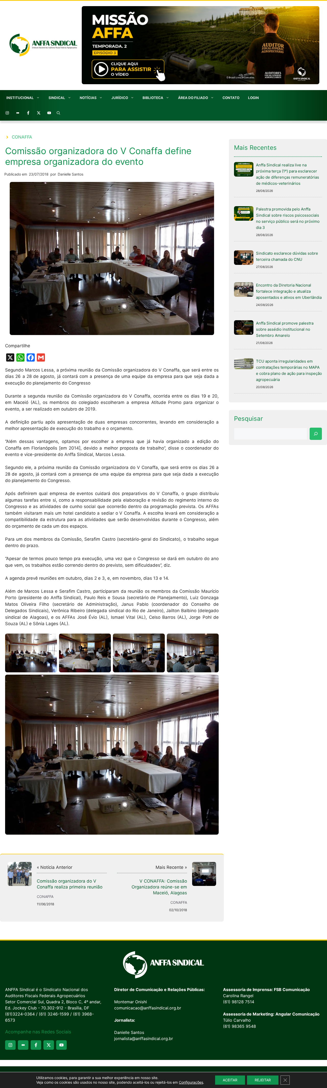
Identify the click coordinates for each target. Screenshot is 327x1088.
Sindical (57, 98)
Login (253, 98)
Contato (231, 98)
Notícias (88, 98)
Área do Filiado (193, 98)
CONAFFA (22, 137)
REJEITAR (263, 1080)
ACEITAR (230, 1080)
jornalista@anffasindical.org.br (143, 1038)
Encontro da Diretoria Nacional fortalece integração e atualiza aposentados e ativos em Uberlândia (289, 291)
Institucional (20, 98)
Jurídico (119, 98)
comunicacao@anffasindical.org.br (147, 1007)
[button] (58, 113)
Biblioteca (153, 98)
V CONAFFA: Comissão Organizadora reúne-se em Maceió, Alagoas (159, 887)
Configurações (191, 1082)
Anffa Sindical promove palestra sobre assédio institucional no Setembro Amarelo (284, 329)
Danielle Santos (70, 174)
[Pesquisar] (316, 434)
